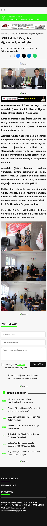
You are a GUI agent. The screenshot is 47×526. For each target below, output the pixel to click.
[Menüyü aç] (3, 10)
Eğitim (12, 34)
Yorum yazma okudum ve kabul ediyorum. (16, 366)
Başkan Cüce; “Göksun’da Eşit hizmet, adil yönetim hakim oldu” (23, 19)
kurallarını (21, 364)
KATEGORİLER (9, 478)
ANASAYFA (4, 34)
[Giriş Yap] (44, 10)
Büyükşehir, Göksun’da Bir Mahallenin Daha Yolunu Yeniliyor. (24, 453)
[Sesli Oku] (12, 56)
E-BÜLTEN (7, 492)
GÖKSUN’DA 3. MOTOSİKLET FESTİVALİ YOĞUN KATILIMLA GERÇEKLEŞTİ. (20, 401)
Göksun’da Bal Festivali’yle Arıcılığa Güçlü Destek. (23, 427)
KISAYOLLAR (8, 485)
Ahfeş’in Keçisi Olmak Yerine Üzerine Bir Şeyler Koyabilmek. (23, 436)
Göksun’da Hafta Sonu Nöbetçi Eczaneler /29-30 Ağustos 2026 (21, 444)
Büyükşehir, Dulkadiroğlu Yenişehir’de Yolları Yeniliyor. (24, 418)
